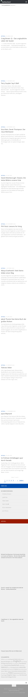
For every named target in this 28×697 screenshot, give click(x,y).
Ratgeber (9, 675)
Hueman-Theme (21, 692)
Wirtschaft (24, 675)
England (11, 661)
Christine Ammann (6, 494)
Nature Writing (11, 671)
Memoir (22, 669)
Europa (3, 663)
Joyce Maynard (6, 414)
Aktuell (3, 36)
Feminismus (9, 663)
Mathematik (12, 669)
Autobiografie (11, 659)
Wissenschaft (4, 677)
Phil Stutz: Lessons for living (11, 226)
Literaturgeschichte (5, 669)
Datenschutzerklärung (14, 690)
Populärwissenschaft (18, 673)
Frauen (2, 665)
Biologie (8, 661)
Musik (25, 669)
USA (20, 675)
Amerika (5, 659)
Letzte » (21, 480)
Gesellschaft (15, 665)
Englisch (17, 661)
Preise (24, 673)
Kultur (9, 667)
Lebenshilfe (22, 667)
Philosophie (3, 673)
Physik (7, 673)
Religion (14, 675)
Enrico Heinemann (6, 507)
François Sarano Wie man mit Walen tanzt (11, 651)
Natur (6, 671)
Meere (20, 669)
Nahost (2, 671)
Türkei (18, 675)
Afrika (2, 659)
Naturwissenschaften (20, 671)
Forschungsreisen (16, 663)
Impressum (20, 689)
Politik (10, 673)
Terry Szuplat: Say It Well (10, 83)
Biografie (3, 661)
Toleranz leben (6, 367)
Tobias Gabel (5, 500)
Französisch (22, 663)
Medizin (17, 669)
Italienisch (4, 667)
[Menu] (26, 2)
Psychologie (4, 675)
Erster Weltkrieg (24, 661)
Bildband (22, 659)
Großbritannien (21, 665)
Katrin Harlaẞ (5, 504)
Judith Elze (4, 497)
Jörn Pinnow (5, 511)
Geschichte (7, 665)
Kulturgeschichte (14, 667)
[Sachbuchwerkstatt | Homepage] (7, 1)
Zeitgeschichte (12, 677)
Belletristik (17, 659)
